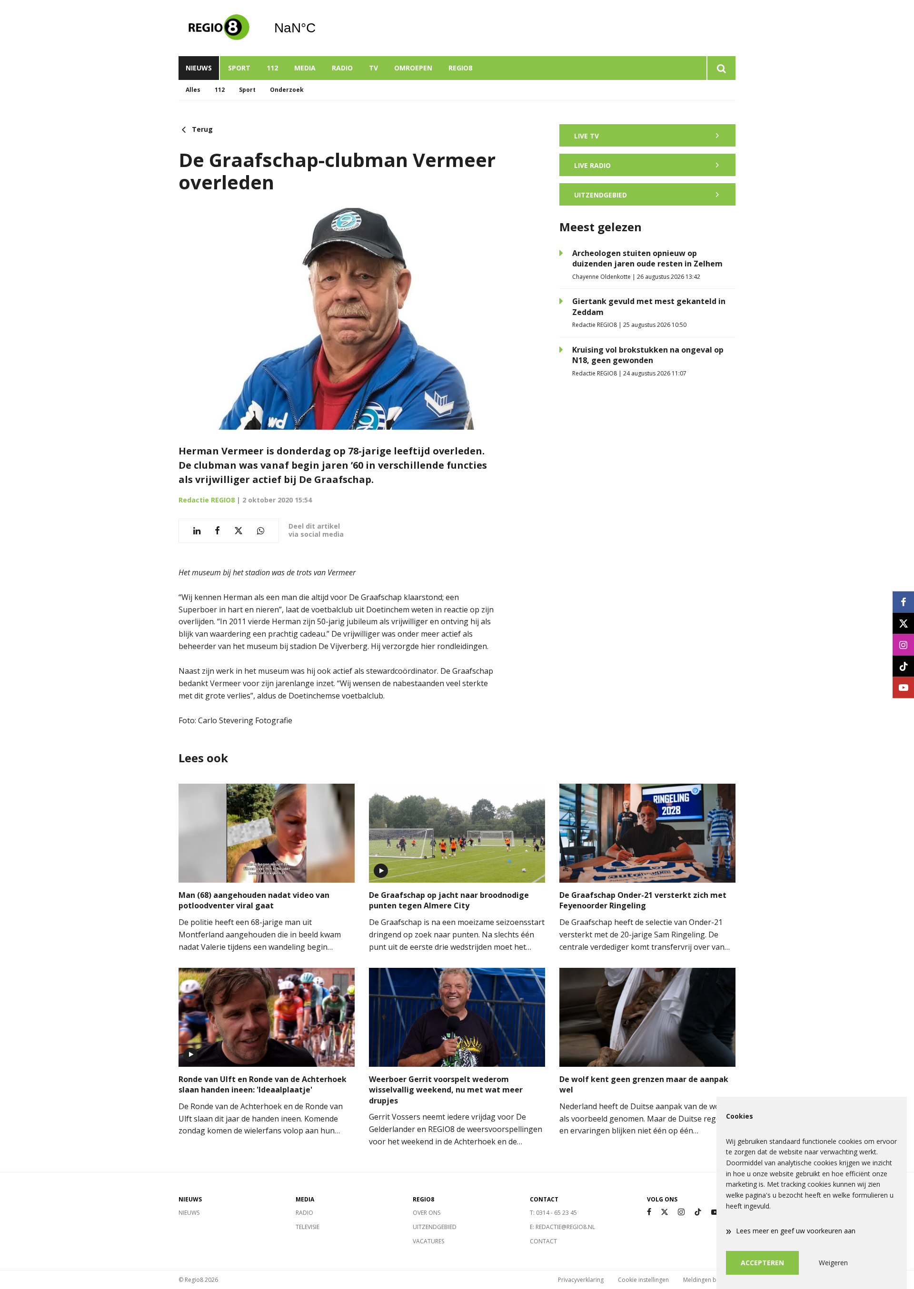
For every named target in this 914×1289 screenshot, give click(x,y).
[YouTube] (715, 1212)
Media (305, 67)
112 (272, 67)
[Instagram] (681, 1212)
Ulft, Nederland (319, 28)
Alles (193, 90)
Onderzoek (287, 90)
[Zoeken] (720, 68)
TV (373, 67)
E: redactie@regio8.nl (562, 1227)
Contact (543, 1241)
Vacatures (428, 1241)
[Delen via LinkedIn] (197, 530)
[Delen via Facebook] (217, 530)
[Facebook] (649, 1212)
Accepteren (762, 1262)
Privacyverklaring (581, 1280)
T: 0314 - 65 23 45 (553, 1213)
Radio (342, 67)
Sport (239, 67)
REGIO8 (460, 67)
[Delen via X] (238, 530)
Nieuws (199, 67)
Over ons (426, 1213)
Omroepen (413, 67)
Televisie (307, 1227)
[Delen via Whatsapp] (260, 530)
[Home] (219, 28)
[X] (664, 1212)
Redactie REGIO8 (207, 499)
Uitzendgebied (435, 1227)
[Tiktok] (698, 1212)
